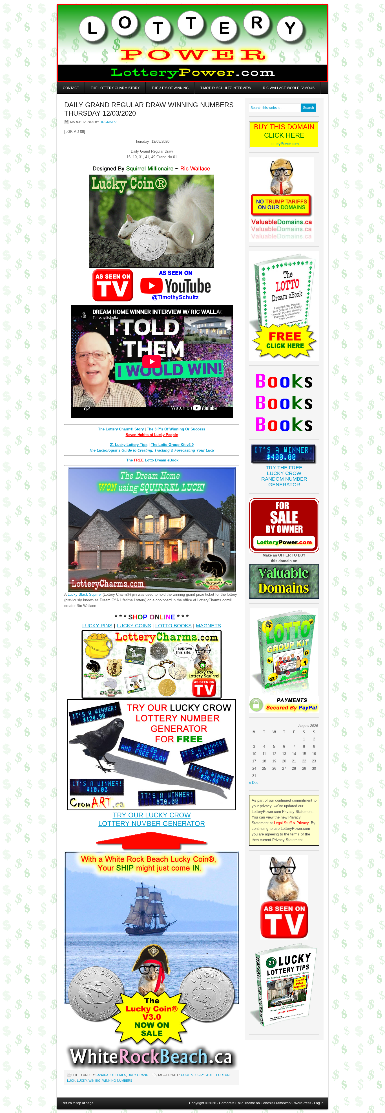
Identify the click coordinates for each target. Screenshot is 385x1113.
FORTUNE (223, 1075)
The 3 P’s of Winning (170, 88)
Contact (71, 88)
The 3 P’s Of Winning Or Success (176, 429)
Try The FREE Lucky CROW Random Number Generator (284, 476)
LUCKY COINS (134, 625)
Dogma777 (108, 122)
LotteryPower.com (284, 144)
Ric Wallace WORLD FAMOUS (289, 88)
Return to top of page (77, 1103)
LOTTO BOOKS (173, 625)
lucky (82, 1080)
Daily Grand (138, 1075)
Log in (319, 1103)
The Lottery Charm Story (115, 88)
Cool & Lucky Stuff (197, 1075)
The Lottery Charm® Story (121, 429)
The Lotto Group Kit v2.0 (172, 445)
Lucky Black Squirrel (85, 594)
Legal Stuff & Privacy (291, 823)
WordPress (302, 1103)
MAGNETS (208, 625)
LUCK (71, 1080)
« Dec (253, 782)
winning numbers (117, 1080)
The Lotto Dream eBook (152, 460)
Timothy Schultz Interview (225, 88)
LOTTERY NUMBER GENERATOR (151, 823)
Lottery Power (192, 43)
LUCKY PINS (97, 625)
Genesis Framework (276, 1103)
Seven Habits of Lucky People (152, 435)
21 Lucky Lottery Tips (128, 445)
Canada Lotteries (111, 1075)
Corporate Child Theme (237, 1103)
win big (94, 1080)
